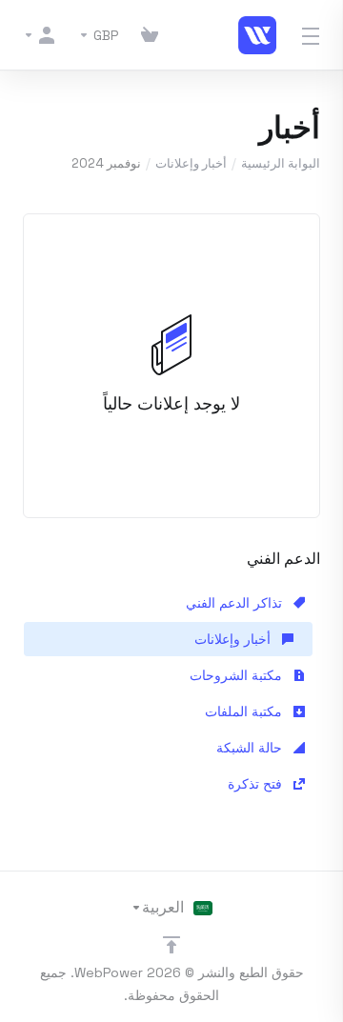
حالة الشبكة (251, 747)
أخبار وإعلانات (191, 163)
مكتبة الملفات (245, 711)
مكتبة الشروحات (238, 675)
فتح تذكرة (257, 783)
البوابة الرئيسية (280, 163)
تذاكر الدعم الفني (236, 602)
